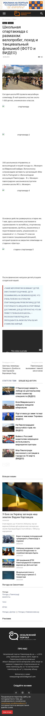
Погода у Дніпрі (8, 612)
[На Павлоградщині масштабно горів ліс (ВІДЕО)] (8, 428)
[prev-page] (3, 464)
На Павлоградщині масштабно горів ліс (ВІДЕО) (26, 428)
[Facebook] (16, 692)
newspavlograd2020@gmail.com (23, 676)
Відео (14, 19)
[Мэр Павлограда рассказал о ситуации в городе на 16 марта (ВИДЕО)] (8, 453)
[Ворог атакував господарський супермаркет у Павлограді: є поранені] (8, 539)
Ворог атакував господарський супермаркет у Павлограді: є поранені (29, 538)
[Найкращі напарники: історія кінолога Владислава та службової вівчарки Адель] (8, 551)
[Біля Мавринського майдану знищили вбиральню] (8, 405)
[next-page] (7, 464)
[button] (4, 13)
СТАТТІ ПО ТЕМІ (9, 381)
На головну (6, 19)
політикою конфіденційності (13, 703)
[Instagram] (22, 692)
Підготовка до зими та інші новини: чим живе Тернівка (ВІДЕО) (29, 416)
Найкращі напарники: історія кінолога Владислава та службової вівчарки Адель (28, 550)
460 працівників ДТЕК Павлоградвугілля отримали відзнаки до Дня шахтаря (28, 562)
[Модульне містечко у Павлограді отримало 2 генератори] (8, 575)
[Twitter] (29, 692)
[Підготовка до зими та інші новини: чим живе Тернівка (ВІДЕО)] (8, 416)
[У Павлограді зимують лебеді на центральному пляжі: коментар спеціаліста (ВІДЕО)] (8, 391)
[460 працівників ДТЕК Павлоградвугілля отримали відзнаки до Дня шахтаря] (8, 563)
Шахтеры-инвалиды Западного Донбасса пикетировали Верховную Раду (11, 369)
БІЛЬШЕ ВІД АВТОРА (27, 381)
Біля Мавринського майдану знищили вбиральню (25, 405)
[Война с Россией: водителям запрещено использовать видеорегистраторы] (8, 439)
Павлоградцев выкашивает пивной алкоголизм (34, 368)
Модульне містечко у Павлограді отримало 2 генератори (26, 574)
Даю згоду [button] (7, 712)
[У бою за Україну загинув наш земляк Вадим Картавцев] (22, 496)
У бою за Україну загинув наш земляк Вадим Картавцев (19, 516)
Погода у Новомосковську (28, 612)
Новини (10, 23)
